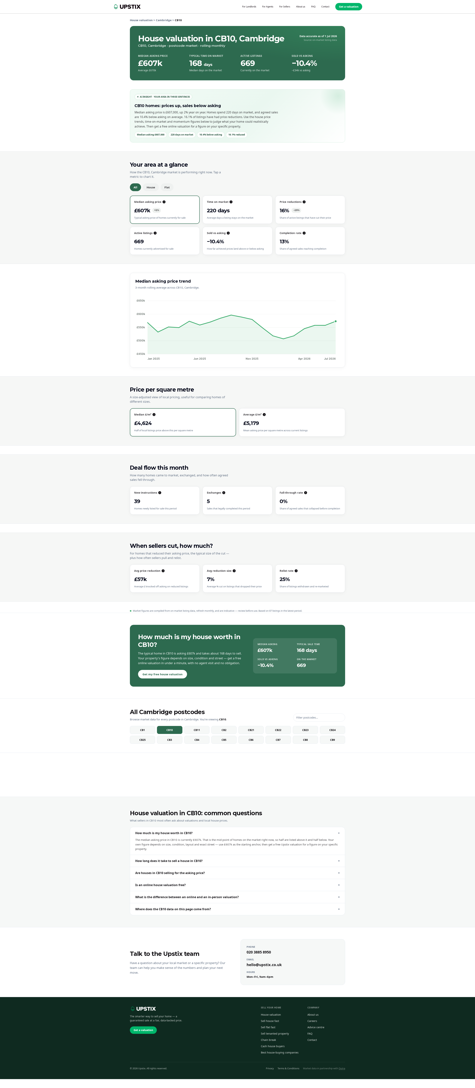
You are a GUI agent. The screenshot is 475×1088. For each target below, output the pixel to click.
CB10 (169, 730)
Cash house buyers (273, 1046)
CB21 (251, 730)
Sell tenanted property (275, 1033)
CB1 (142, 730)
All (135, 187)
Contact (312, 1040)
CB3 (169, 740)
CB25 (142, 740)
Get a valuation (348, 6)
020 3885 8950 (259, 952)
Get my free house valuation (162, 674)
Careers (312, 1021)
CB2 (224, 730)
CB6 (251, 740)
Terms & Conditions (288, 1068)
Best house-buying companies (280, 1052)
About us (313, 1014)
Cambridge (164, 20)
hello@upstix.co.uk (264, 964)
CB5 (224, 740)
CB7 (278, 740)
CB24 (332, 730)
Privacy (270, 1068)
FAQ (309, 1033)
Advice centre (315, 1027)
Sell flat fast (268, 1027)
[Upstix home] (143, 1009)
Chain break (268, 1040)
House (151, 187)
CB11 (197, 730)
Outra (342, 1068)
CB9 (332, 740)
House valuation (141, 20)
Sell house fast (270, 1021)
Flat (167, 187)
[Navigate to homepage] (127, 7)
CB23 (305, 730)
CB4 (196, 740)
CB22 (278, 730)
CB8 (305, 740)
